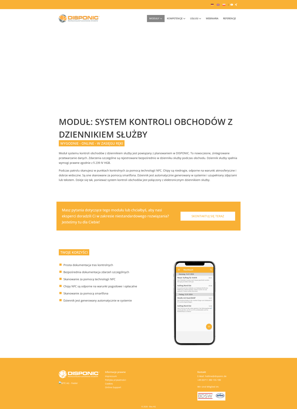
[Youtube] (231, 4)
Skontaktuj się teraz (208, 216)
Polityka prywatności (115, 379)
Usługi (194, 18)
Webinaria (212, 18)
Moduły (154, 18)
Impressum (111, 376)
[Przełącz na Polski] (224, 5)
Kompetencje (175, 18)
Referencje (229, 18)
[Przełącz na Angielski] (218, 5)
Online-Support (113, 387)
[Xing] (236, 4)
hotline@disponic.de (215, 376)
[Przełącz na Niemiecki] (212, 5)
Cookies (109, 383)
